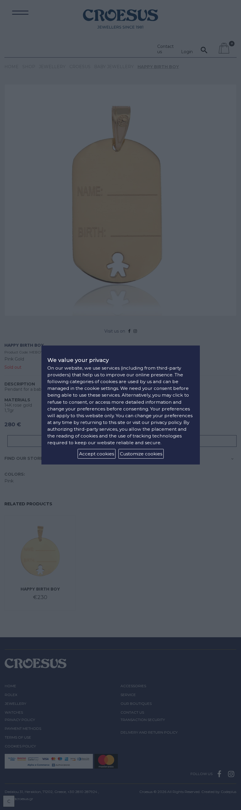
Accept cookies (96, 454)
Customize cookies (141, 454)
